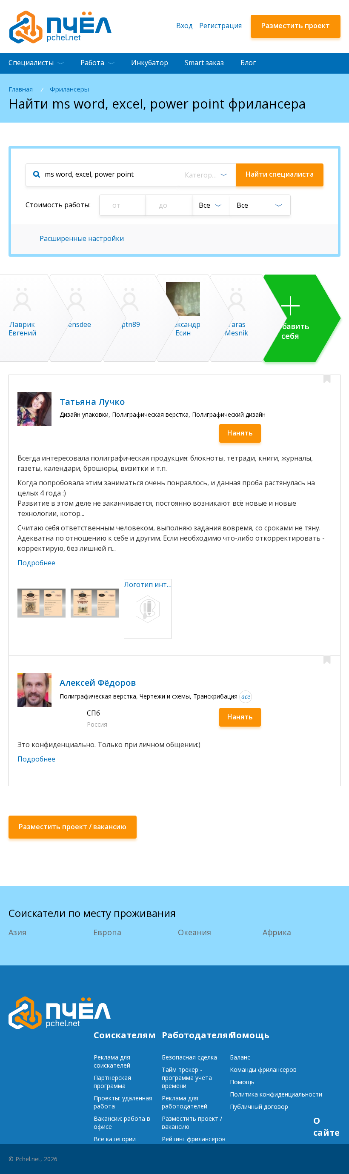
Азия (17, 932)
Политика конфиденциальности (276, 1094)
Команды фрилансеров (263, 1069)
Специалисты (31, 62)
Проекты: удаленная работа (123, 1102)
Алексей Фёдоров (98, 682)
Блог (248, 62)
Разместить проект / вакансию (192, 1122)
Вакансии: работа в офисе (122, 1122)
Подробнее (36, 562)
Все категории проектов (115, 1143)
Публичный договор (259, 1106)
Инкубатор (149, 62)
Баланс (240, 1057)
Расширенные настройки (82, 238)
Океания (194, 932)
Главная (21, 89)
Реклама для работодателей (184, 1102)
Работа (92, 62)
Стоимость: (58, 204)
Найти (280, 174)
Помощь (242, 1082)
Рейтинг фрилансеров (194, 1139)
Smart (204, 62)
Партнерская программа (112, 1082)
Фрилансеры (69, 89)
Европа (107, 932)
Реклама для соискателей (112, 1061)
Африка (277, 932)
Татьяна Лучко (92, 401)
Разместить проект (295, 25)
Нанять (240, 433)
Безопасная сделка (189, 1057)
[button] (207, 174)
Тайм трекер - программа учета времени (187, 1077)
